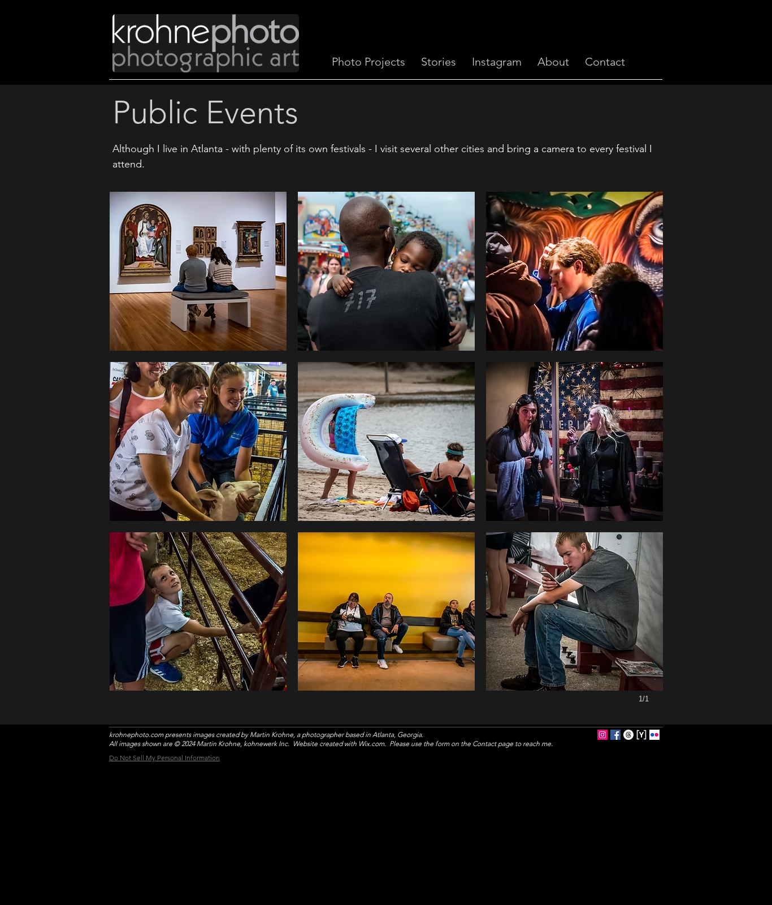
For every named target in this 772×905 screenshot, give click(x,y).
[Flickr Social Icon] (654, 735)
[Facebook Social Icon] (615, 735)
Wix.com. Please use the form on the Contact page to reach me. (455, 743)
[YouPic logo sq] (641, 735)
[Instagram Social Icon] (602, 735)
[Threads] (628, 735)
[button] (198, 271)
